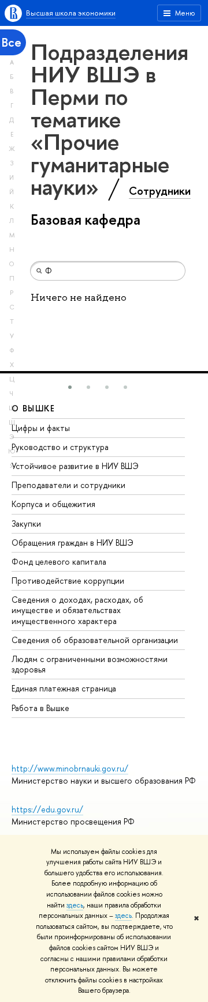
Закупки (26, 523)
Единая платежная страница (64, 688)
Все (11, 42)
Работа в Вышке (40, 707)
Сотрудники (160, 190)
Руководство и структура (60, 446)
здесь (74, 905)
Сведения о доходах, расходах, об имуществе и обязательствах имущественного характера (77, 610)
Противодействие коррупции (68, 580)
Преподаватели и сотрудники (68, 484)
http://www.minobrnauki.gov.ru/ (70, 768)
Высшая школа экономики (71, 12)
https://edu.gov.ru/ (47, 809)
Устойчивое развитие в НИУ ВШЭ (75, 465)
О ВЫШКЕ (33, 408)
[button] (70, 387)
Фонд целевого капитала (59, 561)
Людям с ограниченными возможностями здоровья (90, 664)
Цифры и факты (41, 427)
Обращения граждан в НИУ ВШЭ (72, 542)
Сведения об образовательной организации (95, 639)
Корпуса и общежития (53, 503)
